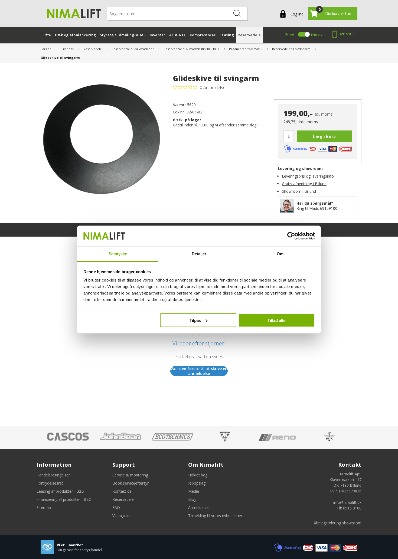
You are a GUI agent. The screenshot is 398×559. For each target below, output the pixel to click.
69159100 (347, 34)
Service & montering (130, 475)
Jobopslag (196, 483)
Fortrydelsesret (50, 483)
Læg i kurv (324, 136)
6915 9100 (352, 508)
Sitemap (44, 507)
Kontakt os (122, 491)
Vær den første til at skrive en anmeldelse (199, 371)
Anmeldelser (199, 507)
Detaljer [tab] (199, 253)
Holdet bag (197, 475)
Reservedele (123, 499)
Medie (193, 491)
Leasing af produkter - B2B (60, 491)
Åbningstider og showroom (337, 522)
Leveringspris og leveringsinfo (308, 176)
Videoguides (122, 515)
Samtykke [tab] (118, 253)
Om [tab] (280, 253)
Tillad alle (276, 320)
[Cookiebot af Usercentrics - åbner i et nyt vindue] (291, 236)
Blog (192, 499)
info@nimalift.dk (347, 502)
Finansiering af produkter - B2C (64, 499)
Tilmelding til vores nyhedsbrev (215, 515)
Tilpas (195, 320)
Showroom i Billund (299, 191)
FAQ (116, 507)
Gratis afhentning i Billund (304, 183)
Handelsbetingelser (53, 475)
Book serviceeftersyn (130, 483)
